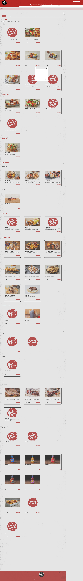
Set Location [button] (50, 4)
